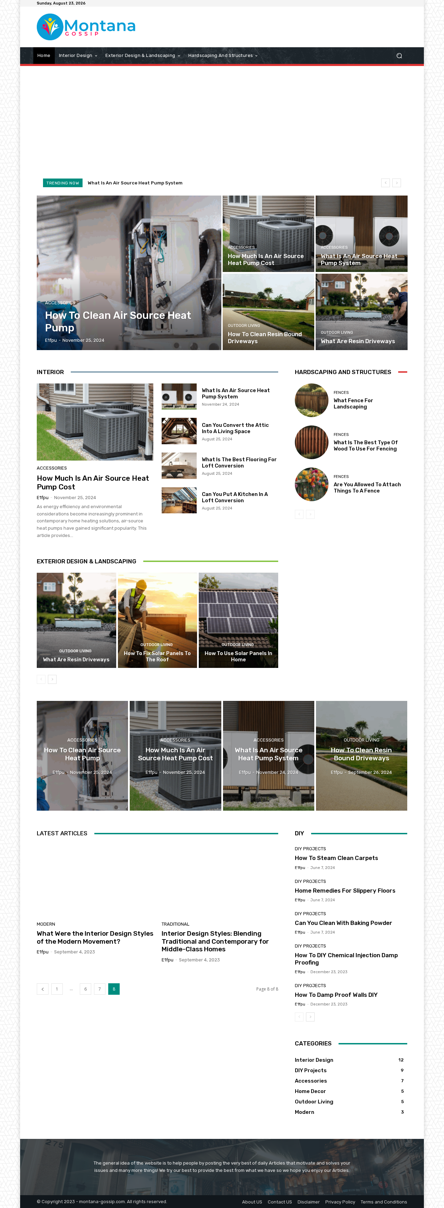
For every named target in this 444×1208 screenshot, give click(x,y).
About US (252, 1202)
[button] (399, 55)
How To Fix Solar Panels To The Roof (157, 656)
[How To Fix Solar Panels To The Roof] (157, 620)
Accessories (60, 302)
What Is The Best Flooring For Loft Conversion (239, 462)
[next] (396, 183)
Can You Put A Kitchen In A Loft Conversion (235, 497)
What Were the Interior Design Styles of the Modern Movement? (95, 937)
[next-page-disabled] (310, 514)
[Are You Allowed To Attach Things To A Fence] (311, 484)
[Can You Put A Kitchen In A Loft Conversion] (179, 500)
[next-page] (52, 679)
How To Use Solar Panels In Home (238, 656)
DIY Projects (310, 848)
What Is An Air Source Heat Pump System (236, 393)
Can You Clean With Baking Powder (343, 922)
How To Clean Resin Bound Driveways (130, 182)
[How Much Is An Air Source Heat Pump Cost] (268, 234)
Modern (46, 924)
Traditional (175, 924)
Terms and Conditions (384, 1202)
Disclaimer (309, 1202)
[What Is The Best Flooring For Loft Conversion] (179, 466)
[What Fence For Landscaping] (311, 400)
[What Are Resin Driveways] (361, 312)
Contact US (280, 1202)
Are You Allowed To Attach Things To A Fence (367, 487)
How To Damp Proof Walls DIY (336, 994)
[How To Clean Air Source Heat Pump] (129, 273)
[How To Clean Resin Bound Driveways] (268, 312)
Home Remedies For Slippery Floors (345, 890)
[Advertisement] (222, 121)
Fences (341, 393)
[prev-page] (41, 679)
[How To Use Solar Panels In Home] (238, 620)
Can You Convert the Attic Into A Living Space (235, 428)
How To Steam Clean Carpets (336, 857)
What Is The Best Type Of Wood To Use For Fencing (366, 445)
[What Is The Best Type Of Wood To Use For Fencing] (311, 442)
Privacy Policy (340, 1202)
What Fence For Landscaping (353, 403)
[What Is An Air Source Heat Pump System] (361, 234)
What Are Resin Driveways (76, 659)
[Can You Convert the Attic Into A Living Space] (179, 431)
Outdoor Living (244, 325)
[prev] (385, 183)
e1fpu (43, 497)
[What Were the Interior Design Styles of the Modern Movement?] (95, 880)
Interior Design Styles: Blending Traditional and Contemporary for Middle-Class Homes (215, 941)
